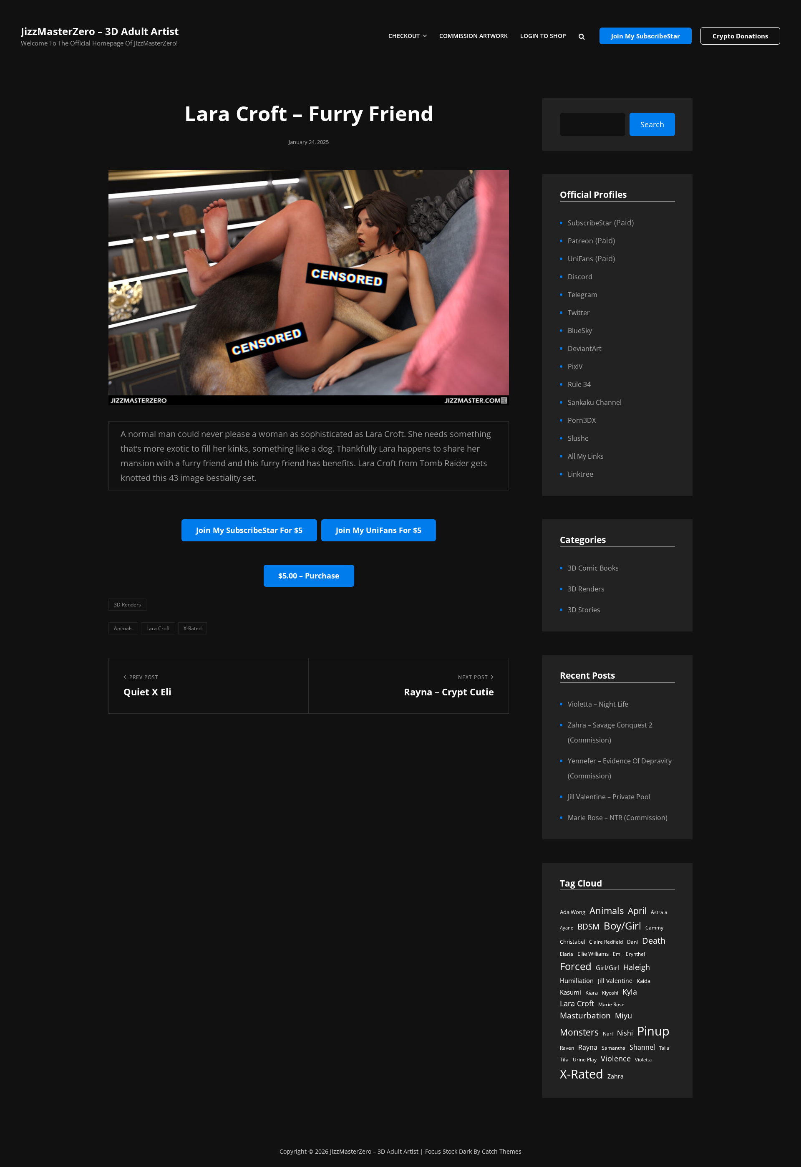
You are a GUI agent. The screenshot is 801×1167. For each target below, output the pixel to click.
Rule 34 (579, 384)
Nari (608, 1033)
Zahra (615, 1076)
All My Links (586, 456)
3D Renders (127, 604)
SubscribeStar (590, 222)
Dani (632, 941)
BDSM (588, 926)
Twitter (579, 312)
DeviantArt (585, 348)
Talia (664, 1048)
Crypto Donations (740, 36)
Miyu (623, 1015)
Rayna (587, 1047)
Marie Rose (611, 1004)
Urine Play (585, 1059)
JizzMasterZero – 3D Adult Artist (100, 31)
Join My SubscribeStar (645, 36)
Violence (616, 1058)
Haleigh (636, 967)
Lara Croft (158, 628)
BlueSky (580, 330)
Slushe (578, 438)
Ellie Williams (593, 953)
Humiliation (577, 980)
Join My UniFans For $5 (378, 530)
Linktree (580, 474)
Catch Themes (501, 1151)
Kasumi (570, 992)
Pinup (653, 1031)
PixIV (575, 366)
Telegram (582, 294)
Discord (580, 276)
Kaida (643, 981)
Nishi (625, 1033)
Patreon (580, 240)
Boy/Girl (622, 925)
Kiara (591, 992)
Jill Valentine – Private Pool (609, 796)
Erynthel (635, 953)
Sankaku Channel (595, 402)
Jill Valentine (615, 981)
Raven (567, 1047)
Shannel (642, 1047)
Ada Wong (572, 912)
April (637, 911)
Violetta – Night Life (598, 704)
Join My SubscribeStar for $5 (249, 530)
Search (652, 124)
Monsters (579, 1032)
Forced (576, 966)
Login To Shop (543, 36)
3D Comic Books (593, 568)
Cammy (654, 928)
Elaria (566, 954)
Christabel (572, 941)
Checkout (404, 36)
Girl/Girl (607, 967)
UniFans (580, 258)
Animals (123, 628)
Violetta (643, 1060)
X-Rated (193, 628)
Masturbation (585, 1015)
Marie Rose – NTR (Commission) (618, 817)
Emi (617, 954)
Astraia (659, 912)
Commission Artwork (473, 36)
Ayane (566, 928)
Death (653, 940)
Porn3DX (582, 420)
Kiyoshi (610, 992)
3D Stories (584, 609)
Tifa (564, 1059)
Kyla (629, 991)
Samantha (613, 1048)
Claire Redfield (606, 942)
